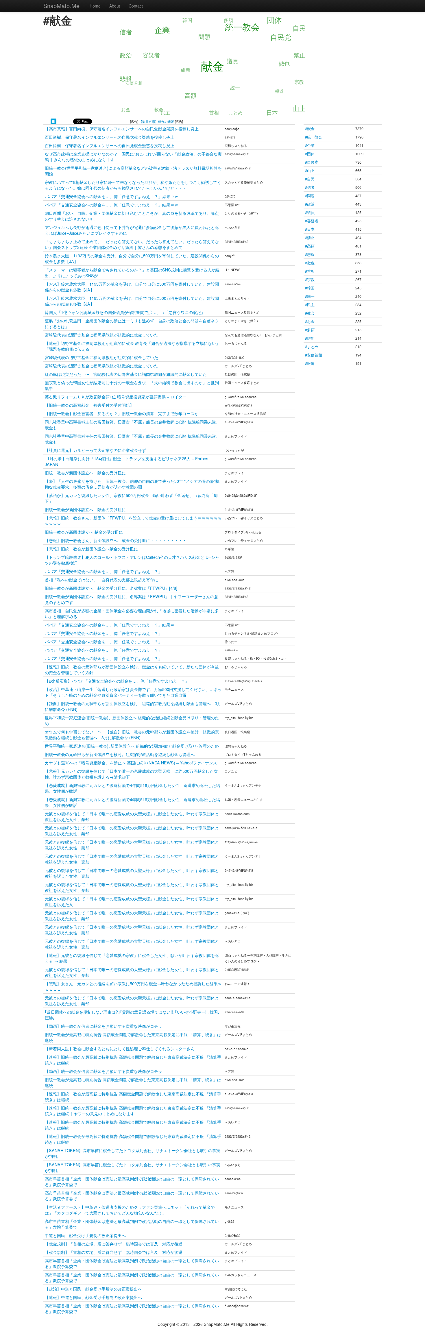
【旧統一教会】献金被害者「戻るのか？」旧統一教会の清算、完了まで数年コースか (122, 413)
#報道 (310, 363)
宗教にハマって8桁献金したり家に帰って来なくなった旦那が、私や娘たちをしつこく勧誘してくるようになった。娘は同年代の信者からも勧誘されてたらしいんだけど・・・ (133, 185)
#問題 (310, 195)
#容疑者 (311, 220)
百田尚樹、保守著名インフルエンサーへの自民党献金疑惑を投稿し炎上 (109, 137)
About (114, 6)
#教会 (310, 313)
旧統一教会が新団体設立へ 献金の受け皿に (85, 473)
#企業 (310, 145)
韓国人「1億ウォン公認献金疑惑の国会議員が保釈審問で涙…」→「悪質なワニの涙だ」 (125, 312)
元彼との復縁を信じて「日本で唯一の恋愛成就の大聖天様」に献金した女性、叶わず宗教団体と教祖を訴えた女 (132, 901)
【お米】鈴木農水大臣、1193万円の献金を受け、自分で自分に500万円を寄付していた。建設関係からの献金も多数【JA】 (132, 287)
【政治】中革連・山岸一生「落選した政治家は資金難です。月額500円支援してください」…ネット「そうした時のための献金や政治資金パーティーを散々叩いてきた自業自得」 (133, 692)
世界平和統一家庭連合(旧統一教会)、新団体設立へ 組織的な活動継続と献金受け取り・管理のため (132, 720)
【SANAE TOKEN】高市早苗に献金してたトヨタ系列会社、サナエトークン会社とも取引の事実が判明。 (132, 1153)
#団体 (310, 153)
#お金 (310, 321)
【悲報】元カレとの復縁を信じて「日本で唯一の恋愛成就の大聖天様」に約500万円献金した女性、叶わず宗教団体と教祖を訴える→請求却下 (131, 774)
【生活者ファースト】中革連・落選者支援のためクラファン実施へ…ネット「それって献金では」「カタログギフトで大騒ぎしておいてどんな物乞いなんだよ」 (130, 1210)
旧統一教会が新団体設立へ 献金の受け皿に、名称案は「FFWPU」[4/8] (111, 588)
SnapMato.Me (61, 5)
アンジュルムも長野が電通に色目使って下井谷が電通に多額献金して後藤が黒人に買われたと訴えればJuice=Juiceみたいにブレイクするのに (132, 230)
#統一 (310, 296)
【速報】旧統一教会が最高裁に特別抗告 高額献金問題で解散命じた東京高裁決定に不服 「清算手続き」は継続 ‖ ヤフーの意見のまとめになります (133, 1111)
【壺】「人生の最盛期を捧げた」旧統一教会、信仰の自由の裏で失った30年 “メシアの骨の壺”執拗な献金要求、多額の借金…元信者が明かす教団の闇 (132, 484)
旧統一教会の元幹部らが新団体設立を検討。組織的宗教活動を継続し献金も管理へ (120, 754)
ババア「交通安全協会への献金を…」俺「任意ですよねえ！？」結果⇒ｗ (111, 196)
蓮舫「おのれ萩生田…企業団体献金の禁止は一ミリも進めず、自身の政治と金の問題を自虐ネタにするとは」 (132, 323)
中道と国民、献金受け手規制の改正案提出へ (85, 1235)
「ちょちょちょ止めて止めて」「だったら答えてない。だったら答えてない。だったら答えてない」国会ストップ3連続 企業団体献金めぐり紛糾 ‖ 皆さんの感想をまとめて (132, 244)
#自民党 (311, 162)
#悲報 (310, 254)
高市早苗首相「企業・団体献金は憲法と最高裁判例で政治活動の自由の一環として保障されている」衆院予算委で (132, 1181)
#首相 (310, 271)
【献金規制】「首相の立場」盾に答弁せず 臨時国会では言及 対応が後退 (113, 1244)
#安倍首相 (313, 355)
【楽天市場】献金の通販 (156, 121)
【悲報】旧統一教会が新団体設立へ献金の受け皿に (91, 549)
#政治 (310, 204)
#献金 (310, 128)
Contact (136, 6)
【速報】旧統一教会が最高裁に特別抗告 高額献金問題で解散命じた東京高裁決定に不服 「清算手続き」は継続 (133, 1060)
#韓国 (310, 288)
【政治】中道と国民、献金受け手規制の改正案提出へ (93, 1289)
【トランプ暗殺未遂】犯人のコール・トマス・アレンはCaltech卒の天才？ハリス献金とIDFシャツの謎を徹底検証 (132, 560)
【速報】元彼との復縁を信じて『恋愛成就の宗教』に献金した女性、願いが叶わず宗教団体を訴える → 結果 (132, 958)
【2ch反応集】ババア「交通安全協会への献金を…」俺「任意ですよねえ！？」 (117, 681)
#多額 (310, 329)
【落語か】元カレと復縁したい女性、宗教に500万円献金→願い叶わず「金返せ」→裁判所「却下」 (131, 498)
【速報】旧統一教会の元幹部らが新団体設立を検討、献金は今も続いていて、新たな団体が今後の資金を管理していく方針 (132, 669)
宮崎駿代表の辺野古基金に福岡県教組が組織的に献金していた (101, 335)
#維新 (310, 338)
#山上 (310, 170)
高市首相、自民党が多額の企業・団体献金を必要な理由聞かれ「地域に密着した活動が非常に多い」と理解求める (132, 613)
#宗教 (310, 279)
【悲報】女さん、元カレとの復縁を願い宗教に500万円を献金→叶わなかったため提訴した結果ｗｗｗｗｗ (133, 986)
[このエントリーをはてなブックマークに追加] (53, 121)
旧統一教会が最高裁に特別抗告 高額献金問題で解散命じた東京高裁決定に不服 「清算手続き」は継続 (133, 1037)
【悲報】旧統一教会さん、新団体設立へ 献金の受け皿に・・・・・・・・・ (115, 540)
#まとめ (311, 346)
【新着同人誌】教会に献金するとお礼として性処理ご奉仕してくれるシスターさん (120, 1048)
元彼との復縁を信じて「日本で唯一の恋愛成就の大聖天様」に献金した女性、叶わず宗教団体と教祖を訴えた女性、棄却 (132, 816)
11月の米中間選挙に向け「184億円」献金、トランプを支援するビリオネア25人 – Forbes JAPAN (126, 461)
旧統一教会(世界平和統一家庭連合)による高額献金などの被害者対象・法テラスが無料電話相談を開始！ (133, 171)
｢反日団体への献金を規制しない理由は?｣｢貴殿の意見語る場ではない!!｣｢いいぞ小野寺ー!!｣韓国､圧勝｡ (132, 1015)
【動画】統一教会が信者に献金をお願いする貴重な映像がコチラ (103, 1026)
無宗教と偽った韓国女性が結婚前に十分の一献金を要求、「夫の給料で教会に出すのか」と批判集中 (132, 385)
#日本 (310, 229)
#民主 (310, 304)
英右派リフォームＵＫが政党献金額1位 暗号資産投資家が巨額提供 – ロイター (115, 396)
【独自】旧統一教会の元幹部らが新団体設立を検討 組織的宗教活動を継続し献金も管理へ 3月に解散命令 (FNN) (133, 706)
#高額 (310, 246)
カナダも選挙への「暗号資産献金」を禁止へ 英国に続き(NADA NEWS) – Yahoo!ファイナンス (131, 762)
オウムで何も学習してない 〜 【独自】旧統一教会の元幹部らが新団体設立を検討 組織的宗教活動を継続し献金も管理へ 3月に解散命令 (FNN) (132, 734)
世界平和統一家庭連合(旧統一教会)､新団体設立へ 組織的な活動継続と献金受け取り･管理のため (132, 746)
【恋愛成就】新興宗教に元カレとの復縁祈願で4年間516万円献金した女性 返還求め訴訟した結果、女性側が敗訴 (132, 788)
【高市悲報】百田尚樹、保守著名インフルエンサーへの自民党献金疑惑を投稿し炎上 (122, 128)
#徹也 (310, 262)
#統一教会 (313, 137)
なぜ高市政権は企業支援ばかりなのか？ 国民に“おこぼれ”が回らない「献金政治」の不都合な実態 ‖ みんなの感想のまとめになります (133, 156)
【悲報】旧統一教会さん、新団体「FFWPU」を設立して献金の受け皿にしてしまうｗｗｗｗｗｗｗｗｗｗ (133, 520)
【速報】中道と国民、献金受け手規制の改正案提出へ (93, 1297)
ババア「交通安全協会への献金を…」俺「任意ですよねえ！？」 (103, 571)
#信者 (310, 187)
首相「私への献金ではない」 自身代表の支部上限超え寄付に (101, 579)
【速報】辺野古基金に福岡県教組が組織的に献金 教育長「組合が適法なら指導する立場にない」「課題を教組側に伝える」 (132, 346)
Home (95, 6)
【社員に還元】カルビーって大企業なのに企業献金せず (95, 450)
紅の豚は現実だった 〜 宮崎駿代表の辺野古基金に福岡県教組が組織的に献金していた (126, 374)
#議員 (310, 212)
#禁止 (310, 237)
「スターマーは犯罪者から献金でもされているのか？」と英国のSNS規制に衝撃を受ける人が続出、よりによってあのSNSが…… (132, 272)
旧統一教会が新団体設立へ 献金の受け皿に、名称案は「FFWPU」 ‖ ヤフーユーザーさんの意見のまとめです (131, 599)
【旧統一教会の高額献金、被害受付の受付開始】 (89, 405)
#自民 (310, 179)
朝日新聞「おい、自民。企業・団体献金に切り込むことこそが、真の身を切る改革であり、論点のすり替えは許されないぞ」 (132, 216)
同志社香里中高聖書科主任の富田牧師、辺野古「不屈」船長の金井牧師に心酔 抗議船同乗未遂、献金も (132, 424)
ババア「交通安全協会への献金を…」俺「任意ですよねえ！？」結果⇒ (109, 625)
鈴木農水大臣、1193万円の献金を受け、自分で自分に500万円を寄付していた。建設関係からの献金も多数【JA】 (132, 258)
